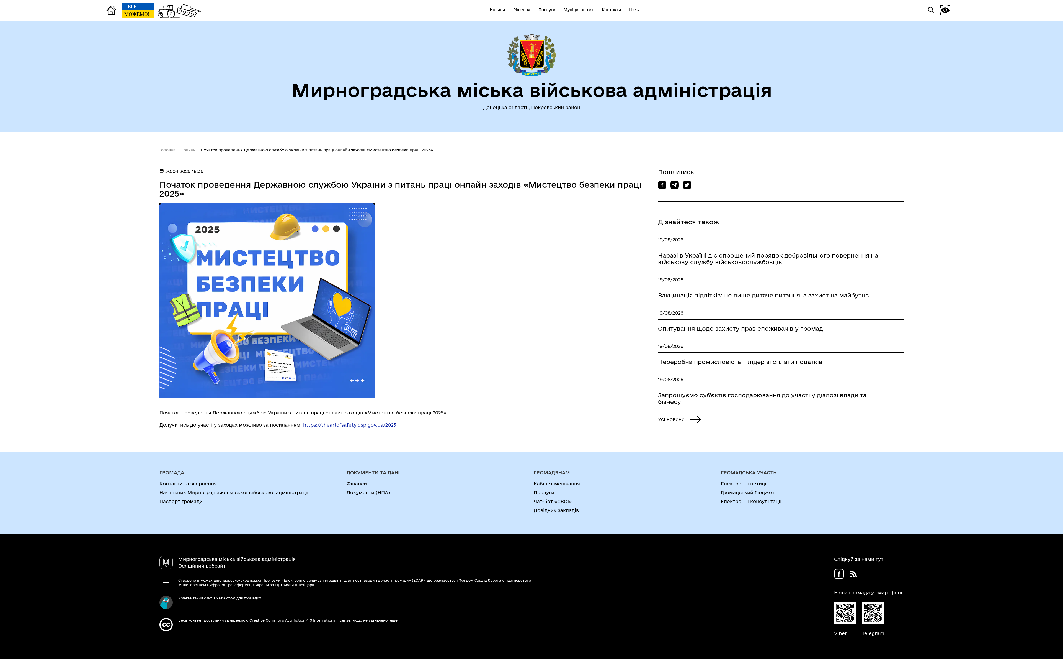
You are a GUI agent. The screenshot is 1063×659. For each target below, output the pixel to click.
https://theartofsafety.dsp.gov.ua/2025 (349, 425)
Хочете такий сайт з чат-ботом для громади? (219, 598)
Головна (167, 150)
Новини (188, 150)
